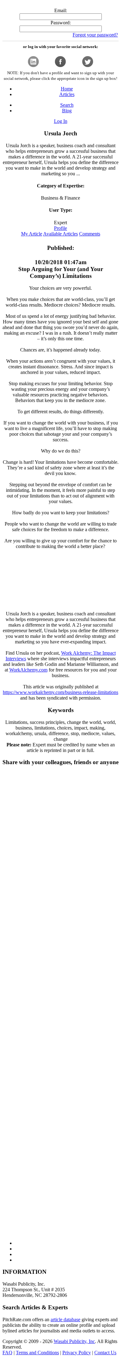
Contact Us (105, 1352)
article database (65, 1319)
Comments (89, 233)
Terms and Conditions (37, 1352)
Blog (67, 110)
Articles (66, 94)
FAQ (7, 1352)
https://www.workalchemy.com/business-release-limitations (60, 692)
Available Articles (60, 233)
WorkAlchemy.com (28, 669)
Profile (60, 228)
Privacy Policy (76, 1352)
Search (67, 105)
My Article (31, 233)
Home (67, 88)
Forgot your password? (95, 34)
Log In (60, 121)
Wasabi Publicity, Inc (74, 1341)
